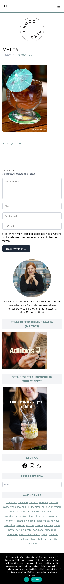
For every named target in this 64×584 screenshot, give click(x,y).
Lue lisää (36, 579)
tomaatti (52, 539)
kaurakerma (10, 516)
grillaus (46, 507)
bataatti (53, 502)
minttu (30, 525)
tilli (38, 539)
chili (24, 507)
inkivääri (56, 507)
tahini (32, 539)
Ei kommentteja (23, 55)
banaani (33, 502)
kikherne (39, 516)
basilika (43, 502)
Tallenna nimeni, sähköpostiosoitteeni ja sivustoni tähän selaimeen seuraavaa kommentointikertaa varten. (31, 237)
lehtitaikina (22, 520)
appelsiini (11, 502)
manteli (21, 525)
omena (39, 525)
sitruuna (53, 534)
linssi (39, 520)
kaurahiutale (47, 511)
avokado (23, 502)
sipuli (44, 534)
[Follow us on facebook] (24, 465)
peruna (20, 530)
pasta (11, 530)
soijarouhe (13, 539)
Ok (26, 579)
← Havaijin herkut (12, 143)
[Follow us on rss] (39, 465)
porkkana (38, 530)
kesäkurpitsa (26, 516)
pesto (28, 530)
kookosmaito (53, 516)
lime (32, 520)
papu (57, 525)
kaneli (35, 511)
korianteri (9, 520)
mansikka (9, 525)
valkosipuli (32, 543)
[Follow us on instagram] (32, 465)
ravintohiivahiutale (29, 534)
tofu (43, 539)
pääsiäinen (12, 534)
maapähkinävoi (51, 520)
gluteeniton (34, 507)
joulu (12, 511)
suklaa (24, 539)
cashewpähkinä (12, 507)
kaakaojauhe (24, 511)
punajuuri (50, 530)
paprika (48, 525)
